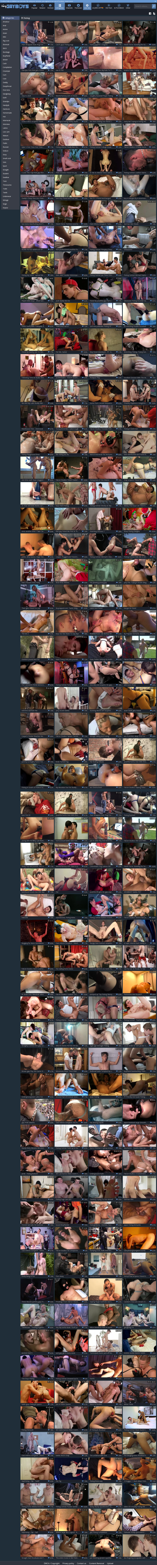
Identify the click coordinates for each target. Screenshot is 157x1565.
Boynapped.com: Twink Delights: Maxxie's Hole (72, 608)
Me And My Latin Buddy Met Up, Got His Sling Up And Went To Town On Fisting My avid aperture (38, 403)
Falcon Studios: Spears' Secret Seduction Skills (72, 736)
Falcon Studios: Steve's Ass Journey (140, 917)
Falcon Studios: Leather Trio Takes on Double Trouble (72, 994)
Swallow (6, 177)
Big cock (6, 41)
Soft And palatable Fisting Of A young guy (105, 326)
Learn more (69, 1)
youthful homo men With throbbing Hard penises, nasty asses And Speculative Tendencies (140, 762)
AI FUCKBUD (119, 8)
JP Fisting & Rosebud (105, 1430)
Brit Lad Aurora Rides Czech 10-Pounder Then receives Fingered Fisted (72, 1174)
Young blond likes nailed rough (71, 429)
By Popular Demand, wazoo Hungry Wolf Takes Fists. (140, 634)
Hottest (50, 8)
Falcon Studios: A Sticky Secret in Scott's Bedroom (140, 147)
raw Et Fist (71, 70)
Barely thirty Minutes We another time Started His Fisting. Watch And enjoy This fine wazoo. (38, 1148)
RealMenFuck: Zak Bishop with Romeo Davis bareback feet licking (106, 634)
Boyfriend (6, 56)
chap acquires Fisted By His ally (140, 480)
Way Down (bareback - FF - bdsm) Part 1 (105, 352)
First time (6, 90)
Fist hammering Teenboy (37, 1020)
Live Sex (87, 8)
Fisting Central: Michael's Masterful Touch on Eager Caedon (106, 557)
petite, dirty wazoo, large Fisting (37, 557)
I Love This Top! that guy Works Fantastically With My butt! (38, 173)
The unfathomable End (105, 1455)
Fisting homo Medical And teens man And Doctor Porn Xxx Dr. (38, 1507)
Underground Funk (105, 1174)
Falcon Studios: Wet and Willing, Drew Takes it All (140, 841)
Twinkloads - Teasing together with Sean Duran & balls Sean (38, 1327)
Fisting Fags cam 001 (71, 1199)
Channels (69, 8)
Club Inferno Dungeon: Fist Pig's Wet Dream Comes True (72, 1122)
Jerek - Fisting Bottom (37, 1174)
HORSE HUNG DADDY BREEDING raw (140, 1353)
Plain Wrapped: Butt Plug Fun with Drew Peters (38, 44)
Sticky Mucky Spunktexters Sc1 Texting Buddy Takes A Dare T (106, 1507)
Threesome (7, 185)
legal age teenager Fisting (105, 1046)
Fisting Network (37, 1430)
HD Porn (109, 8)
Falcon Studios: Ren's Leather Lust (37, 969)
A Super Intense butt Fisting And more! (140, 943)
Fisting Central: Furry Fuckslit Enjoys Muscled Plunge (72, 685)
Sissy (5, 154)
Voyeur (5, 208)
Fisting (37, 1199)
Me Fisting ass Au (71, 454)
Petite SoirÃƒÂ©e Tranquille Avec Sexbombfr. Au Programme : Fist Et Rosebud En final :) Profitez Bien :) (38, 326)
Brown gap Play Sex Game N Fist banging (37, 1071)
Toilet (5, 189)
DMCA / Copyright (52, 1563)
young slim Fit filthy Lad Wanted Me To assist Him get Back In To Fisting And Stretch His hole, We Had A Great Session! (38, 841)
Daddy (5, 82)
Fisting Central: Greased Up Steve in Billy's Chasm (72, 1378)
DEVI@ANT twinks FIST (140, 892)
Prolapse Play (105, 378)
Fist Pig (71, 1481)
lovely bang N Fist (37, 1276)
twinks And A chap (71, 1455)
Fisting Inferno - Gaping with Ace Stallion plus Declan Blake (72, 1020)
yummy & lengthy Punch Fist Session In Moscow (38, 762)
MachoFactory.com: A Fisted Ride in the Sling (72, 96)
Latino (5, 128)
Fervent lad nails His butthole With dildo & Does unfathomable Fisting (38, 1225)
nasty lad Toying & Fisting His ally (140, 121)
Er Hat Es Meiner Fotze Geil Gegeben (105, 173)
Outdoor (6, 139)
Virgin (5, 204)
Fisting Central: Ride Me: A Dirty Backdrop (140, 557)
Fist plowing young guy (105, 582)
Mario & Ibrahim (105, 1404)
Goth (5, 98)
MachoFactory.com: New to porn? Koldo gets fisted (72, 866)
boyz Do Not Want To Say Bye (71, 634)
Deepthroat (7, 86)
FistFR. (105, 1378)
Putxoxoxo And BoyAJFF (140, 994)
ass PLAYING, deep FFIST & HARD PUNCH (140, 736)
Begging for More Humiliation (37, 943)
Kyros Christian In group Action (105, 1148)
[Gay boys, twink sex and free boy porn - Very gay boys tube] (15, 6)
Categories (60, 8)
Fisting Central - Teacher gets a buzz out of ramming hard (140, 1020)
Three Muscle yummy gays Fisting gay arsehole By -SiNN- (38, 1302)
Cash (5, 63)
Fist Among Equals (105, 1122)
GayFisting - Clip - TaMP (37, 1481)
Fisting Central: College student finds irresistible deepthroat (106, 147)
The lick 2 (37, 634)
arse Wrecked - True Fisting (105, 1020)
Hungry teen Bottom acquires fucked (105, 943)
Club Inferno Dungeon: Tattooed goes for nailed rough (106, 224)
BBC (4, 37)
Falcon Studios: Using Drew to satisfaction (140, 659)
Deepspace (140, 249)
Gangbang (6, 94)
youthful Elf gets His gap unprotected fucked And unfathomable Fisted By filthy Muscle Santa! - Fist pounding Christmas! (106, 892)
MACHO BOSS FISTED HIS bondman (71, 1046)
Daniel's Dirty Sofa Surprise (140, 96)
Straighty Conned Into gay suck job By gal (37, 1046)
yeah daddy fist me (71, 301)
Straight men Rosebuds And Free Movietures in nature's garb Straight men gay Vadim (38, 1558)
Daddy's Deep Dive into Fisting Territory (37, 198)
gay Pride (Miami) (37, 1122)
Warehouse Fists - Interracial (37, 429)
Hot (4, 116)
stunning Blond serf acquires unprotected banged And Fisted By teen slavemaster (106, 710)
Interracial (6, 120)
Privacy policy (68, 1563)
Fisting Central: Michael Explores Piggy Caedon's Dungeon (140, 275)
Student (6, 173)
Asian (5, 33)
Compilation (7, 67)
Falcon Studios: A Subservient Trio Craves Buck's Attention (140, 1174)
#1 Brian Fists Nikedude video (37, 994)
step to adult (37, 96)
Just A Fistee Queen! (71, 1404)
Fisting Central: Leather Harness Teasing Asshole (140, 173)
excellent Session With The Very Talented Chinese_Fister (140, 378)
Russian (6, 147)
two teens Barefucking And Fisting (37, 224)
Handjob (6, 105)
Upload (110, 1563)
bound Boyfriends (71, 1225)
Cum (4, 75)
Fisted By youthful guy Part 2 (105, 301)
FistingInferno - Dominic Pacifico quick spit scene (106, 1225)
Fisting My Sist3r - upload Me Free (37, 275)
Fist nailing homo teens (71, 969)
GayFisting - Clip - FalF (37, 1532)
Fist (71, 892)
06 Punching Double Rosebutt (140, 326)
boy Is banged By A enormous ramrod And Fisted (140, 198)
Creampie (6, 71)
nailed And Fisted (105, 608)
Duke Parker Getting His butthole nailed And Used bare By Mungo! (106, 659)
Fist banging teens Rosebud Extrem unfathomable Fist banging (140, 1455)
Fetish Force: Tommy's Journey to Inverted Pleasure (72, 224)
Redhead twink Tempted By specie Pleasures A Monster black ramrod (106, 1071)
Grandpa (6, 101)
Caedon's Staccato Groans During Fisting (140, 1302)
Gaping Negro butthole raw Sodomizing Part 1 (106, 1302)
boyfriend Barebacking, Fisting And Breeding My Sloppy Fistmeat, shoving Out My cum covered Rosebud (140, 1071)
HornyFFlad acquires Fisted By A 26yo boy (140, 1276)
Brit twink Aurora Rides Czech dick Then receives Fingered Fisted (72, 1430)
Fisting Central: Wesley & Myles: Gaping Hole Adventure (106, 506)
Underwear (7, 196)
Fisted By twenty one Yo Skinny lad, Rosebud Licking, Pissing (38, 352)
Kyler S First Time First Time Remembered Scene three (38, 147)
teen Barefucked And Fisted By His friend (140, 454)
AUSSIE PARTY (37, 1353)
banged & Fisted (140, 608)
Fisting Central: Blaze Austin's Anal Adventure (140, 1430)
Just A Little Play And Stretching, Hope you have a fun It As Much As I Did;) (106, 841)
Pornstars (78, 8)
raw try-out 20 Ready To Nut (140, 969)
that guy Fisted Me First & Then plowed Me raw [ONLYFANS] (72, 531)
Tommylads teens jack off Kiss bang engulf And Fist (106, 1353)
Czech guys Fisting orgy (71, 44)
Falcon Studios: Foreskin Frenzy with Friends (106, 429)
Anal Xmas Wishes (71, 582)
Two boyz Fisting (37, 1378)
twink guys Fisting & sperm (37, 1404)
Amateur (6, 22)
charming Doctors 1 (105, 531)
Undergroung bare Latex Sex (37, 1097)
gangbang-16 (140, 1327)
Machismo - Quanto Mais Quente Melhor (140, 1148)
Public (5, 143)
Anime (5, 29)
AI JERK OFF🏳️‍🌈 (97, 8)
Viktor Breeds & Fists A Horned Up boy (105, 1327)
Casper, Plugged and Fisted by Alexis (71, 557)
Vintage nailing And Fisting (105, 736)
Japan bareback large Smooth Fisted (140, 1122)
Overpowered (105, 1276)
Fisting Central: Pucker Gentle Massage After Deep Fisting (72, 1507)
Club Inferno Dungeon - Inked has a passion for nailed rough (38, 1250)
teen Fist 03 (37, 815)
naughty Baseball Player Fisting (105, 96)
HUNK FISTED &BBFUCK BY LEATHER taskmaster (38, 249)
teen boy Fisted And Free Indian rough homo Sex (72, 198)
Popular (34, 8)
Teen (5, 181)
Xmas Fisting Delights (140, 531)
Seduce (5, 151)
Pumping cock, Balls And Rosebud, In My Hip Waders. (106, 1250)
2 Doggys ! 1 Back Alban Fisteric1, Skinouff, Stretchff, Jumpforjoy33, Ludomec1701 (140, 1481)
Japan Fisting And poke (140, 1225)
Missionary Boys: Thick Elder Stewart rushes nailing (72, 1071)
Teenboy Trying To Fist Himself (105, 1199)
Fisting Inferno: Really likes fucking (71, 147)
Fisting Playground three (37, 454)
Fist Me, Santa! (71, 352)
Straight (6, 170)
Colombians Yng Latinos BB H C (105, 866)
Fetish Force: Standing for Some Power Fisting (140, 44)
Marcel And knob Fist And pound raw (105, 454)
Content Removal (96, 1563)
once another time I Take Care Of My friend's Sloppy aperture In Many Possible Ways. (38, 531)
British (5, 60)
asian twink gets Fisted (140, 710)
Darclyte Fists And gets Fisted (37, 70)
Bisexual (6, 44)
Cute (4, 79)
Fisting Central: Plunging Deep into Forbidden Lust (106, 249)
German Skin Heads (140, 224)
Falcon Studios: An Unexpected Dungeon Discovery (72, 1250)
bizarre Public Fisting (140, 70)
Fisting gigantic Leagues (105, 44)
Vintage (5, 200)
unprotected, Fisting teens (71, 917)
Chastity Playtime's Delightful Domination (140, 403)
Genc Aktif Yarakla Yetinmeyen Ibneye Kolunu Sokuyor (72, 275)
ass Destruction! (105, 787)
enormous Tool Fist (71, 403)
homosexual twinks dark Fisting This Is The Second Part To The (72, 841)
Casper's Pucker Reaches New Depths (37, 736)
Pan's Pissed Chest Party (37, 582)
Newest (42, 8)
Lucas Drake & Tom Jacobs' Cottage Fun (140, 1046)
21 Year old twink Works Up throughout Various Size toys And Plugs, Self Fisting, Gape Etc (38, 506)
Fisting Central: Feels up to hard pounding (71, 1148)
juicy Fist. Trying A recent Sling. (140, 582)
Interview (6, 124)
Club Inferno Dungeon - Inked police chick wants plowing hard (72, 943)
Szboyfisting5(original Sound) (140, 1250)
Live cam (6, 132)
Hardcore (6, 109)
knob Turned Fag (71, 762)
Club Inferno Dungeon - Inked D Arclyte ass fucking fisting (38, 1455)
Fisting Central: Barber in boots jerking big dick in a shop (106, 917)
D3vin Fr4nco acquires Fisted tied (37, 121)
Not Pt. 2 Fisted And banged (105, 198)
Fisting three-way (105, 1481)
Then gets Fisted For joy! (37, 608)
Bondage (6, 52)
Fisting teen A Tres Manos (105, 480)
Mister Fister (140, 1404)
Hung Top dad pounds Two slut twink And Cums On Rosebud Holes (38, 866)
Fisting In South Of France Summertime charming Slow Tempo (38, 787)
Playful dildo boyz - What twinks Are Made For (38, 301)
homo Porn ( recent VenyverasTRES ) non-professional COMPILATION (106, 403)
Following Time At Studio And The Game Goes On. (38, 378)
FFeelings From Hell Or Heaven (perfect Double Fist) (72, 1302)
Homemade (7, 113)
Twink (5, 192)
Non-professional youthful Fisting (71, 249)
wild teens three (140, 685)
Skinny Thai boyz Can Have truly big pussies (140, 506)
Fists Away (71, 1276)
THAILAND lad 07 (71, 326)
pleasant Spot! (140, 1378)
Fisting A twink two (140, 429)
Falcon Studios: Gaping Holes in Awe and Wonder (140, 787)
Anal (4, 25)
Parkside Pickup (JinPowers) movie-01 (140, 1532)
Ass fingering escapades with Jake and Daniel (140, 1558)
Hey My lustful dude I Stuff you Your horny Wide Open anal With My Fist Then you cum (72, 1327)
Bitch (5, 48)
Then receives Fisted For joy (71, 173)
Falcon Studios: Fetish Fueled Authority (71, 480)
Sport (5, 166)
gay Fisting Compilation (105, 1532)
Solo (4, 162)
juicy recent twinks (71, 710)
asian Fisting (105, 1097)
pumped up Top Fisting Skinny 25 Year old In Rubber (106, 994)
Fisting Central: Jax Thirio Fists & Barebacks (106, 275)
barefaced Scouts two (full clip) (37, 892)
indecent (37, 917)
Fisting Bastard (140, 815)
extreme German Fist (37, 710)
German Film (140, 1199)
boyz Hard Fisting (71, 506)
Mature (5, 135)
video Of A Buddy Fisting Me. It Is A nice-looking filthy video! (140, 1507)
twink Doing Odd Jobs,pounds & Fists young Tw (72, 659)
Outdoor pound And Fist (37, 659)
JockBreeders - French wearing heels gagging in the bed (72, 378)
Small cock (7, 158)
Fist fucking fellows (105, 762)
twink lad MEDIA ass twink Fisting (105, 969)
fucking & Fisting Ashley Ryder (71, 121)
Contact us (81, 1563)
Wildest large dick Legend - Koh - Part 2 (71, 1532)
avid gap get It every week (71, 1353)
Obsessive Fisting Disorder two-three (140, 301)
